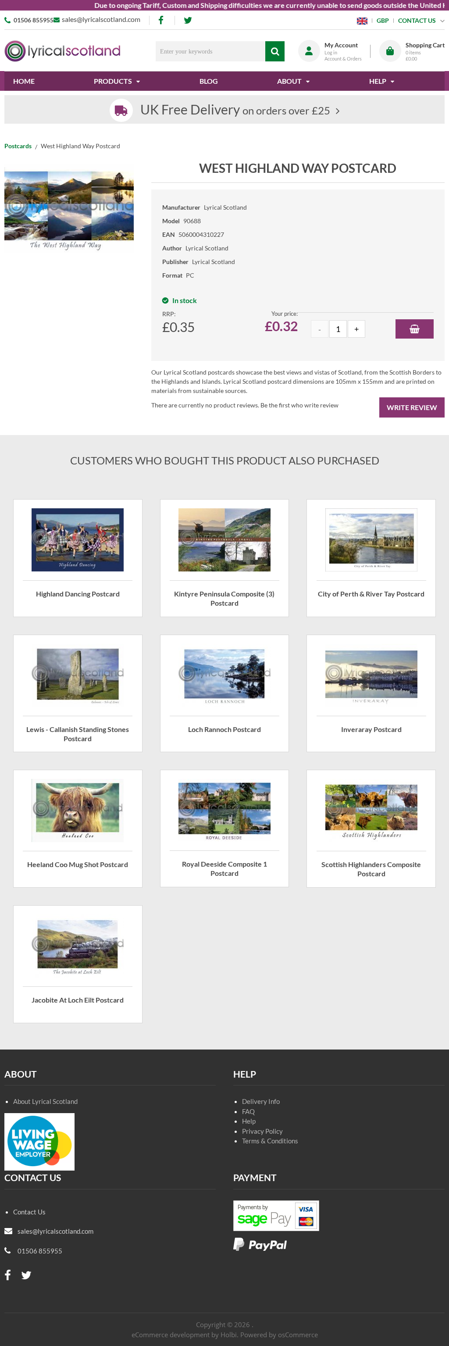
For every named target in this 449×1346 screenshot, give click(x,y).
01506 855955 (33, 20)
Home (24, 81)
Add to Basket (415, 329)
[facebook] (162, 20)
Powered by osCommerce (279, 1334)
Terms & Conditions (270, 1141)
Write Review (412, 407)
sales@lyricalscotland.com (101, 19)
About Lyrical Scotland (45, 1101)
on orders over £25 (235, 110)
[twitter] (188, 20)
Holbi (229, 1334)
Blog (209, 81)
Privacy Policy (262, 1131)
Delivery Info (261, 1101)
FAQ (248, 1111)
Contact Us (29, 1212)
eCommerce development (171, 1334)
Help (249, 1121)
